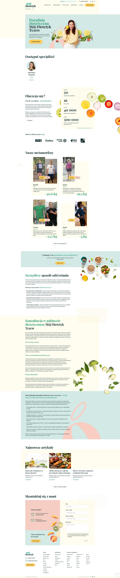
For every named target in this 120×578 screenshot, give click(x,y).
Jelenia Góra (69, 567)
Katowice (78, 556)
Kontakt (81, 5)
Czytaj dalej (28, 479)
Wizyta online (66, 5)
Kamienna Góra (79, 554)
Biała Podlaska (70, 554)
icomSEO (87, 576)
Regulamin (57, 563)
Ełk (67, 561)
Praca (56, 556)
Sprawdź (31, 80)
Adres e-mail (69, 510)
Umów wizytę (90, 5)
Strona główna (28, 8)
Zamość (87, 563)
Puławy (77, 567)
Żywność (45, 565)
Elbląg (68, 559)
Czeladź (68, 558)
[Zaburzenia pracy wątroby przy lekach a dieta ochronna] (60, 461)
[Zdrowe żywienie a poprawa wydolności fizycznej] (84, 461)
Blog (44, 559)
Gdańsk (68, 563)
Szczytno (88, 558)
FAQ (56, 565)
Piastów (78, 563)
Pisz (77, 565)
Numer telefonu (69, 516)
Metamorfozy (74, 5)
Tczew (31, 77)
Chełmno (68, 556)
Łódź (77, 559)
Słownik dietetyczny (47, 567)
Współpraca (57, 558)
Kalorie (44, 561)
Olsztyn (78, 561)
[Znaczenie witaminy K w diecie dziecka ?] (36, 461)
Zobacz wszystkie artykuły (60, 486)
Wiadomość (68, 522)
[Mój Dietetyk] (30, 5)
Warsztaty (45, 570)
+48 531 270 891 (84, 1)
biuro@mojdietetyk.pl (32, 560)
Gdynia (68, 565)
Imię (67, 504)
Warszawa (88, 561)
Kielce (77, 558)
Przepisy (45, 569)
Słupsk (87, 554)
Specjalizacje (46, 572)
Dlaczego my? (47, 5)
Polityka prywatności (59, 561)
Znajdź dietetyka (56, 5)
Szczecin (88, 556)
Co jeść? (45, 563)
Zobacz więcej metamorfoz (60, 243)
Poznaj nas (29, 120)
